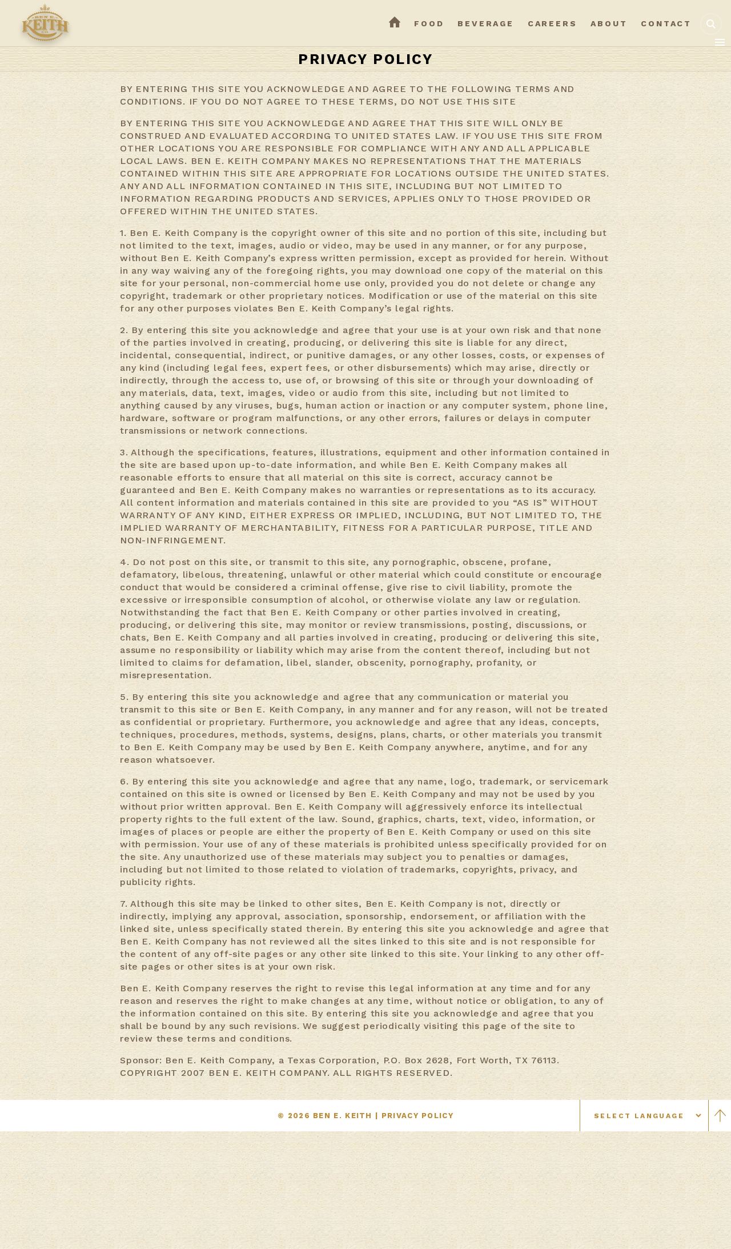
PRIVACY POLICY (417, 1115)
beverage (485, 23)
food (429, 23)
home (394, 23)
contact (666, 23)
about (609, 23)
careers (552, 23)
